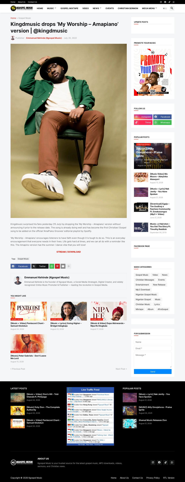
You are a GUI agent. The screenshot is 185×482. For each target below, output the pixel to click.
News (96, 8)
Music (50, 8)
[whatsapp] (173, 2)
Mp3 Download (143, 289)
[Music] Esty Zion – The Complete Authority (43, 408)
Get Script (81, 444)
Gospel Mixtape (69, 8)
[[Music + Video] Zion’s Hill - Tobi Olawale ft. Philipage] (18, 397)
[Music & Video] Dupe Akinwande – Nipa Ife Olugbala (107, 324)
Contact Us (32, 2)
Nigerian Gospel (143, 299)
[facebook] (165, 2)
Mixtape (139, 309)
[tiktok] (169, 2)
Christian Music (143, 304)
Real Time (89, 444)
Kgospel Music (103, 405)
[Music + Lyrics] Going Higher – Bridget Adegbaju (66, 324)
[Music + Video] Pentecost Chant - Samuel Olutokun (28, 324)
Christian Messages (145, 279)
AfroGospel (163, 309)
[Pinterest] (57, 266)
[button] (164, 8)
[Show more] (68, 266)
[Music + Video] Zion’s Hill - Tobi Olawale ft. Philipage (43, 395)
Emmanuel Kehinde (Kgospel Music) (46, 277)
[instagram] (161, 2)
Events (110, 8)
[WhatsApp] (51, 266)
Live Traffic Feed (90, 390)
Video (85, 8)
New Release (159, 284)
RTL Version (168, 478)
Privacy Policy (153, 478)
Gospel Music (24, 18)
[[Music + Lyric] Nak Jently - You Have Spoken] (141, 192)
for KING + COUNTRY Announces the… (86, 441)
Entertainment (142, 284)
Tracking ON (98, 444)
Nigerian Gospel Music (146, 294)
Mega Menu (148, 8)
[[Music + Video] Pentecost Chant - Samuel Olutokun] (18, 423)
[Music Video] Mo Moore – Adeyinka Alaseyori (159, 176)
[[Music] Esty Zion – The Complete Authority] (18, 410)
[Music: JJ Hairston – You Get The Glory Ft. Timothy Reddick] (141, 227)
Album (150, 309)
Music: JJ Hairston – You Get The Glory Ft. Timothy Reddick (160, 226)
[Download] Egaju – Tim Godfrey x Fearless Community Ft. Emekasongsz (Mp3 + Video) (160, 209)
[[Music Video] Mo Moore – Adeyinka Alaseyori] (141, 177)
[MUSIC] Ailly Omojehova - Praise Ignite (155, 408)
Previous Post (18, 369)
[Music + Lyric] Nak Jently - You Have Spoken (159, 191)
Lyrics (157, 304)
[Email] (63, 266)
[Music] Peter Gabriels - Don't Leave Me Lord (28, 357)
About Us (21, 2)
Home (13, 2)
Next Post (120, 369)
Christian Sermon (128, 8)
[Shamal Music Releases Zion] (130, 423)
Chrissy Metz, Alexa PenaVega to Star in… (83, 421)
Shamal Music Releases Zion (153, 420)
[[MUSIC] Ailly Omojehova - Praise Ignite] (130, 410)
